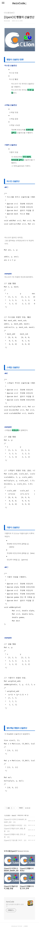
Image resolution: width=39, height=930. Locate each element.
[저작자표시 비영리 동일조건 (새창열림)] (27, 808)
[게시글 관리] (14, 808)
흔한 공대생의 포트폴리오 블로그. (15, 905)
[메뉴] (3, 3)
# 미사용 (7, 815)
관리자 (26, 926)
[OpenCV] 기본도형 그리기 (13, 840)
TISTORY (20, 926)
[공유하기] (11, 808)
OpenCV (14, 815)
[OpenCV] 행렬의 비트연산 (13, 825)
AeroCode (10, 901)
